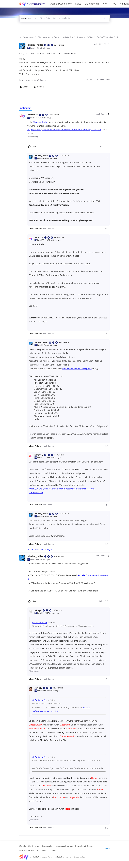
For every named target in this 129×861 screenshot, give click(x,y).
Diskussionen (92, 3)
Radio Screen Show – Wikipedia (77, 368)
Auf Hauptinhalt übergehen (12, 2)
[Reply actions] (107, 157)
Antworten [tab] (25, 108)
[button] (31, 228)
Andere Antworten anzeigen (39, 549)
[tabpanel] (64, 473)
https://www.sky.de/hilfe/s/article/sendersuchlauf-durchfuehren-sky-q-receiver (64, 129)
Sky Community (26, 37)
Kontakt (44, 850)
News (78, 3)
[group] (89, 79)
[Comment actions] (109, 114)
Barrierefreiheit (47, 846)
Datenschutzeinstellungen (29, 850)
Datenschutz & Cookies (83, 846)
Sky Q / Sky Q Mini (85, 37)
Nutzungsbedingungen (64, 846)
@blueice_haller (40, 122)
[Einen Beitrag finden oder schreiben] (105, 18)
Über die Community (61, 3)
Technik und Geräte (63, 37)
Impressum (54, 850)
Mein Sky (22, 846)
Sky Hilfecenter (33, 846)
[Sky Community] (33, 4)
